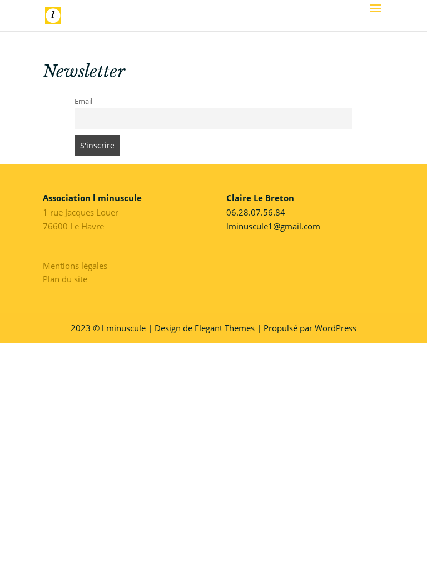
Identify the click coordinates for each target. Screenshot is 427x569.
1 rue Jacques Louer (80, 212)
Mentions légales (75, 265)
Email (83, 101)
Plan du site (65, 278)
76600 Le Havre (73, 226)
